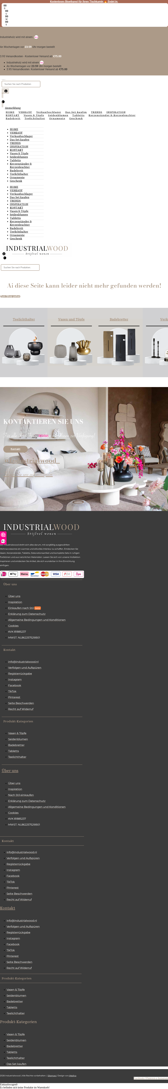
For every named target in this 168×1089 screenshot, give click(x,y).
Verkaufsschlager (21, 136)
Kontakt (7, 908)
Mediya (72, 1075)
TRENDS (15, 143)
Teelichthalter (19, 174)
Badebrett (16, 170)
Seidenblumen (19, 157)
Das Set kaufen (19, 139)
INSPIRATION (19, 146)
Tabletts (15, 160)
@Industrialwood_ (31, 460)
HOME (14, 129)
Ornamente (17, 177)
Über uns (10, 770)
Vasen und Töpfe (71, 319)
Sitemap (52, 1075)
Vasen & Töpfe (19, 153)
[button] (42, 584)
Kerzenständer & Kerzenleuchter (21, 165)
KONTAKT (16, 150)
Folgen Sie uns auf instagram (28, 475)
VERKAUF (16, 132)
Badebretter (119, 319)
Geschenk (16, 181)
